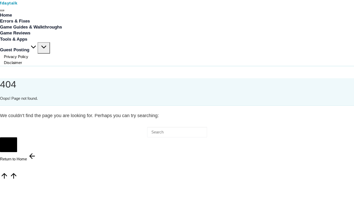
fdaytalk (8, 3)
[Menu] (2, 10)
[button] (8, 144)
